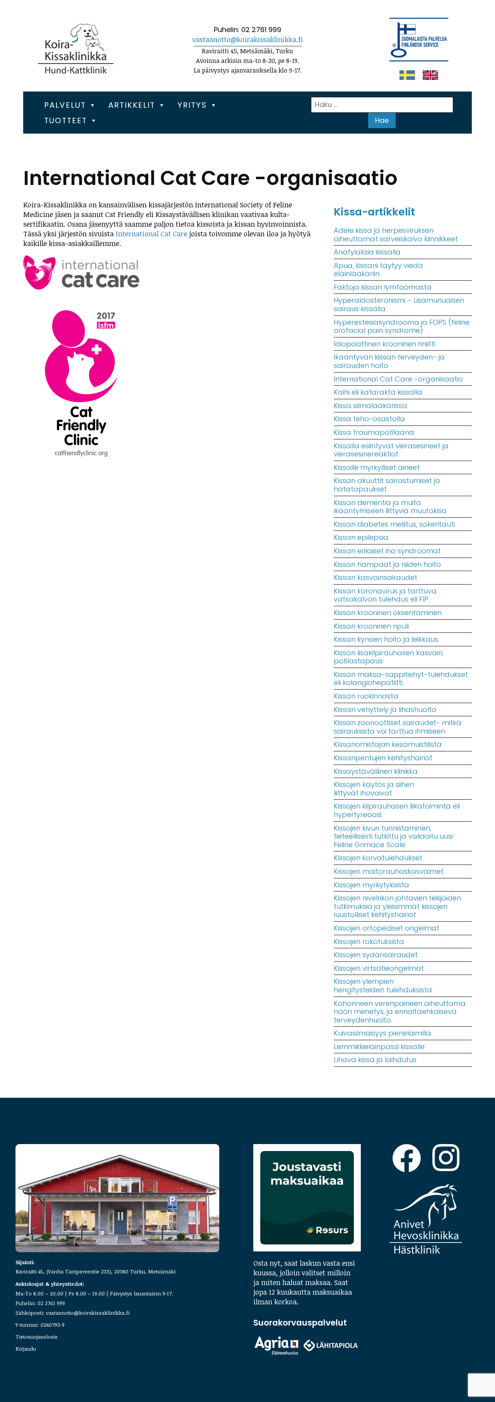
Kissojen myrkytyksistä (371, 885)
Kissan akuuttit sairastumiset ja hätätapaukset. (387, 485)
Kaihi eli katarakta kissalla (378, 392)
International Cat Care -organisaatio (398, 379)
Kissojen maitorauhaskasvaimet (389, 871)
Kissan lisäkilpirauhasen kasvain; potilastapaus (389, 657)
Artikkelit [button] (131, 105)
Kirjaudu (25, 1348)
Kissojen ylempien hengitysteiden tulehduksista (383, 985)
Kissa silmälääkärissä (370, 405)
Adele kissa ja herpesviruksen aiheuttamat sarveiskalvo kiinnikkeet (396, 234)
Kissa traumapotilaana (374, 432)
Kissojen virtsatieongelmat (379, 968)
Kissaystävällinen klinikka (376, 771)
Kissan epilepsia (361, 537)
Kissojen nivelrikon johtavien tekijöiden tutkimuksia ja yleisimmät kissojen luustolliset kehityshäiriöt (397, 906)
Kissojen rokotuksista (369, 941)
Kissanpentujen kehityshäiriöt (383, 758)
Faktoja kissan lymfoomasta (383, 287)
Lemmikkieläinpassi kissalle (379, 1046)
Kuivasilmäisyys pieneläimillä (382, 1033)
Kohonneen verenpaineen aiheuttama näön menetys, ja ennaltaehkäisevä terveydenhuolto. (400, 1012)
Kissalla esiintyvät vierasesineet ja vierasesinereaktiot (391, 450)
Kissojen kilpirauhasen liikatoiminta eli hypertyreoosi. (397, 810)
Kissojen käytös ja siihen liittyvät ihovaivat (374, 789)
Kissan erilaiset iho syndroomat (387, 551)
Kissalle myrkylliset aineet (377, 467)
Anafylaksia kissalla (367, 252)
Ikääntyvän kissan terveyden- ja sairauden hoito (389, 361)
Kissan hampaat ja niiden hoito (387, 564)
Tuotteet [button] (65, 120)
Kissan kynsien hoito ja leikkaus (386, 639)
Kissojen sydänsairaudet (376, 955)
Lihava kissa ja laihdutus (375, 1060)
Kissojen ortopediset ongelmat (386, 928)
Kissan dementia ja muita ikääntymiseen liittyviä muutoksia (390, 507)
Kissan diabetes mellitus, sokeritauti (394, 524)
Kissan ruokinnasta (366, 696)
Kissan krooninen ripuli (371, 626)
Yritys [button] (192, 105)
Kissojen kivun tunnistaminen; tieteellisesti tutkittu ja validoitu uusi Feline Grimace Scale (393, 836)
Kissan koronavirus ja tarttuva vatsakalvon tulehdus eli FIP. (385, 595)
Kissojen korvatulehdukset (378, 858)
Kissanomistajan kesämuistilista (388, 744)
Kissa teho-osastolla (369, 419)
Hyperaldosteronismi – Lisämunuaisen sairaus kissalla (399, 304)
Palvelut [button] (65, 105)
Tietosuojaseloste (36, 1336)
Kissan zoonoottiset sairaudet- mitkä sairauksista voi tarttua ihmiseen (397, 727)
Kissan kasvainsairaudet (375, 577)
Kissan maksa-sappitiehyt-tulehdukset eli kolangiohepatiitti (401, 679)
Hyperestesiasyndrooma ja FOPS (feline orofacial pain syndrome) (401, 326)
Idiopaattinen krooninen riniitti (384, 344)
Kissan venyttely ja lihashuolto (385, 709)
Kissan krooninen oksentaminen (388, 612)
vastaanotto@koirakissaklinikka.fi (247, 39)
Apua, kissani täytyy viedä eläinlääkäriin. (378, 270)
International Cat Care (151, 233)
